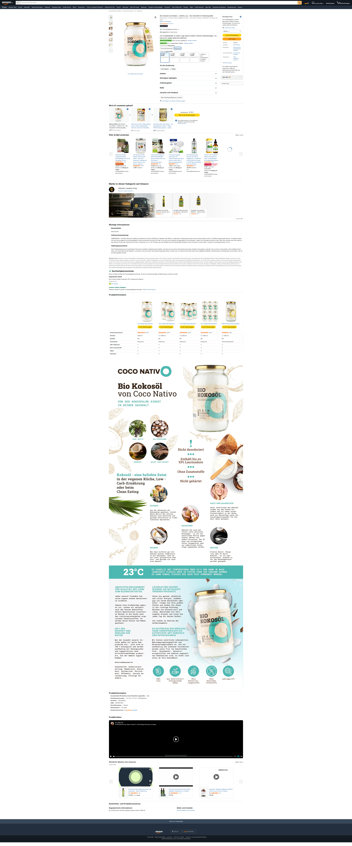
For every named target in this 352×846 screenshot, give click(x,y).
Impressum (169, 837)
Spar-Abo (208, 7)
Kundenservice (232, 7)
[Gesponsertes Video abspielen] (176, 777)
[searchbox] (159, 2)
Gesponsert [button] (238, 218)
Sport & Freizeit (134, 7)
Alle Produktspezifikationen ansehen (171, 97)
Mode (74, 7)
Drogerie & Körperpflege (155, 7)
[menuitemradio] (238, 756)
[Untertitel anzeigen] (150, 769)
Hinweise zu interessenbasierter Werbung (196, 837)
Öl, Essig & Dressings (127, 11)
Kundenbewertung (120, 724)
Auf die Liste (225, 83)
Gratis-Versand (199, 7)
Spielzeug (144, 7)
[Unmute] (241, 756)
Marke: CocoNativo (165, 21)
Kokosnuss (139, 11)
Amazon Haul (12, 7)
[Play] (110, 756)
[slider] (173, 756)
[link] (141, 114)
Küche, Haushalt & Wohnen (95, 7)
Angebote (47, 7)
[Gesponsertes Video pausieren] (150, 781)
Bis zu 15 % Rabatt (165, 40)
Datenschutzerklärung (160, 837)
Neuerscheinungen (37, 7)
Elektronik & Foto (110, 7)
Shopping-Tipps (56, 7)
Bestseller (27, 7)
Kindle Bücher (67, 7)
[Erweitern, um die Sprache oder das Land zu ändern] (309, 3)
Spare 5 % (163, 43)
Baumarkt (125, 7)
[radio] (110, 17)
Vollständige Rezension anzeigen (146, 724)
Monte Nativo (236, 45)
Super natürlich (130, 724)
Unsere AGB (150, 837)
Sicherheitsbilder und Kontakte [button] (186, 810)
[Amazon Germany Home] (159, 832)
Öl (135, 11)
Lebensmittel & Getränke (115, 11)
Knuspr (20, 7)
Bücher (240, 7)
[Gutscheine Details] (85, 7)
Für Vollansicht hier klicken (135, 74)
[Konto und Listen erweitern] (323, 3)
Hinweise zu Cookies (179, 837)
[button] (4, 7)
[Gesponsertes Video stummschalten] (150, 784)
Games (119, 7)
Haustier (185, 7)
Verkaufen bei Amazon (219, 7)
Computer (167, 7)
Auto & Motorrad (177, 7)
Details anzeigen (182, 123)
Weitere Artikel (192, 40)
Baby (191, 7)
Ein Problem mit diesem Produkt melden (173, 101)
